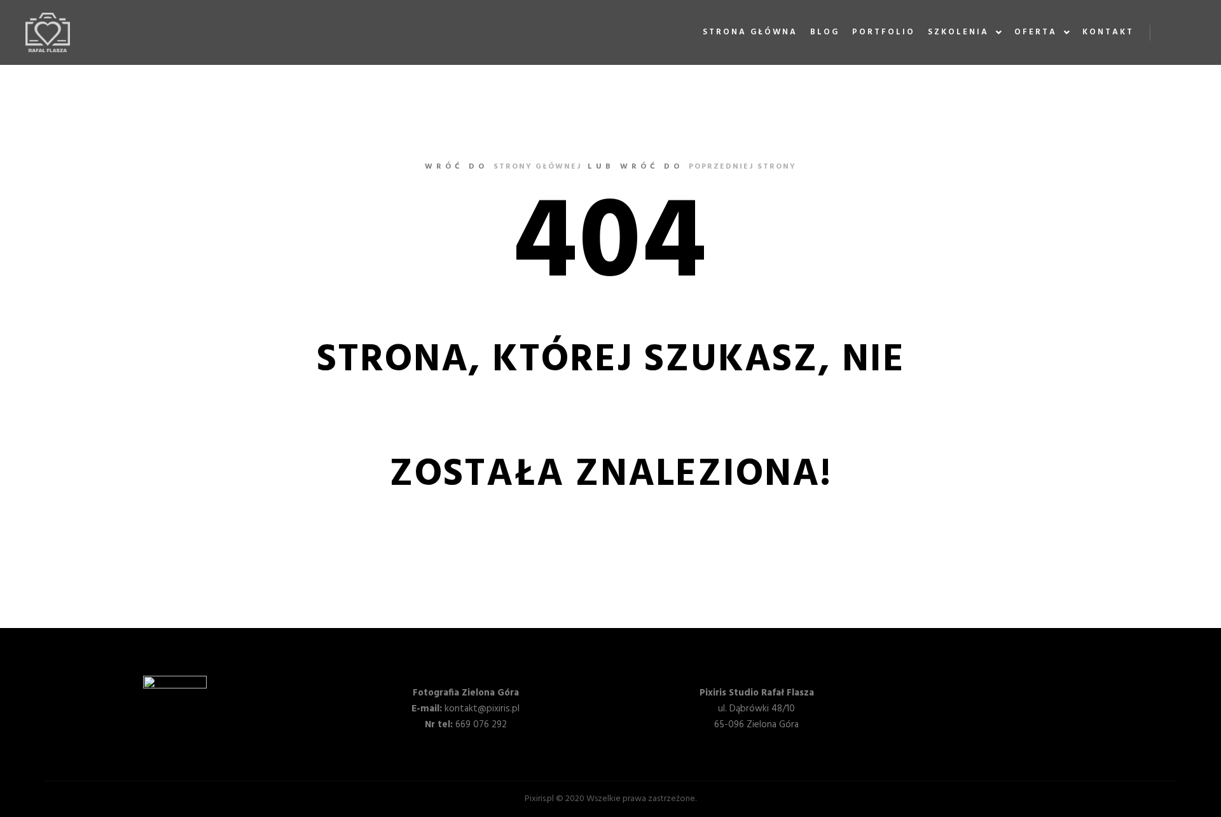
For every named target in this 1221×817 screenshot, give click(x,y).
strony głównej (537, 166)
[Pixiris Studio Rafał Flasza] (47, 32)
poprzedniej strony (742, 166)
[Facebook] (1168, 32)
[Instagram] (1187, 32)
